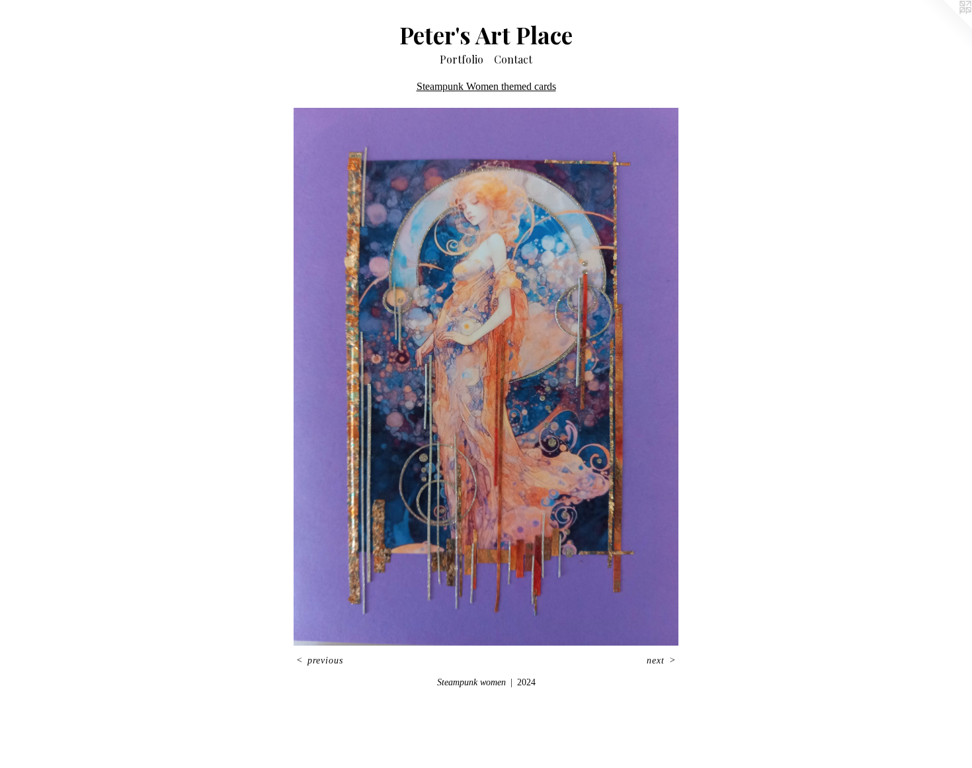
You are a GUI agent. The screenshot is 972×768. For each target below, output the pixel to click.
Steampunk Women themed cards (486, 86)
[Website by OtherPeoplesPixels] (945, 26)
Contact (513, 59)
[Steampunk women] (486, 377)
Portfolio (461, 59)
